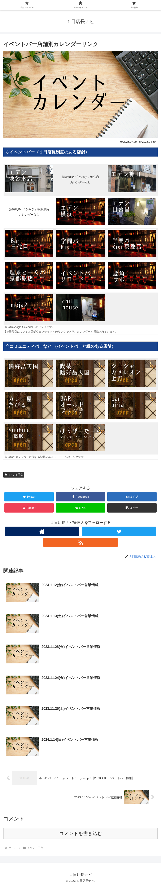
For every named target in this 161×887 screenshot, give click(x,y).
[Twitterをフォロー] (119, 531)
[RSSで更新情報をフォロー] (80, 542)
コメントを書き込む (80, 833)
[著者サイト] (42, 531)
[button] (132, 508)
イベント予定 (15, 474)
